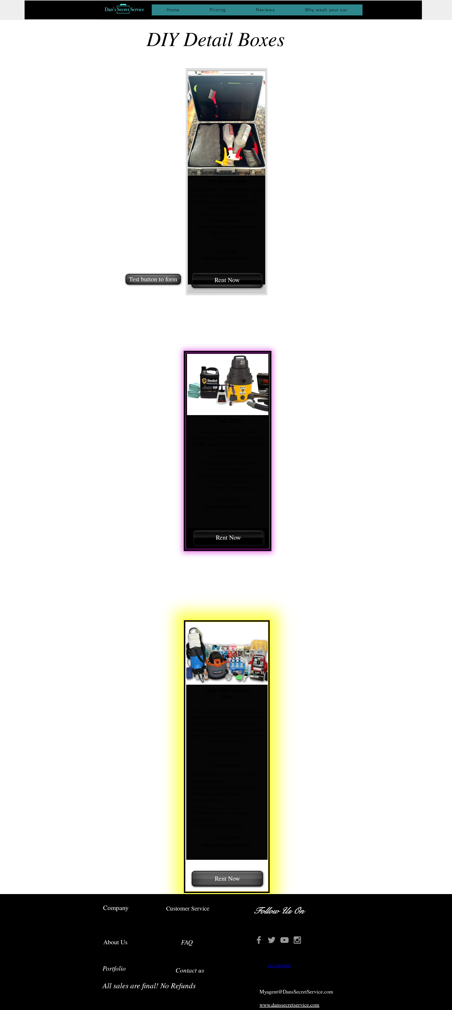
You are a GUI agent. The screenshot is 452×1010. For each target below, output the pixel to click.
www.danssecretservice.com (289, 1004)
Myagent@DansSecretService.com (296, 991)
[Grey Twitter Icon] (272, 940)
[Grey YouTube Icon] (284, 940)
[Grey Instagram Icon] (297, 940)
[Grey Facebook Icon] (259, 940)
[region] (226, 181)
